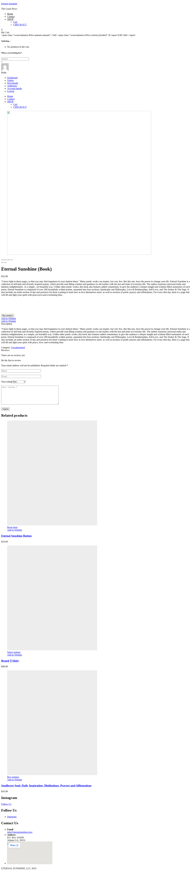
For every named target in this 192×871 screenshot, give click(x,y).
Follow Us (6, 804)
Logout (10, 91)
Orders (10, 80)
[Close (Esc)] (2, 259)
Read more (12, 527)
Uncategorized (18, 347)
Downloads (12, 83)
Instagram (11, 816)
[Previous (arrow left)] (2, 262)
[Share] (5, 259)
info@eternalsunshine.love (19, 832)
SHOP (10, 19)
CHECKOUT (20, 24)
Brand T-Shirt (10, 660)
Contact (11, 16)
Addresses (12, 85)
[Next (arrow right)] (5, 262)
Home (10, 14)
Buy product (7, 315)
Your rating (6, 381)
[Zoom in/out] (11, 259)
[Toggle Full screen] (8, 259)
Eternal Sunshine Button (16, 535)
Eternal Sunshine (9, 3)
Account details (14, 88)
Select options (13, 652)
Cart (15, 22)
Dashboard (12, 77)
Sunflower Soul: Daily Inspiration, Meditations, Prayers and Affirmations (46, 785)
